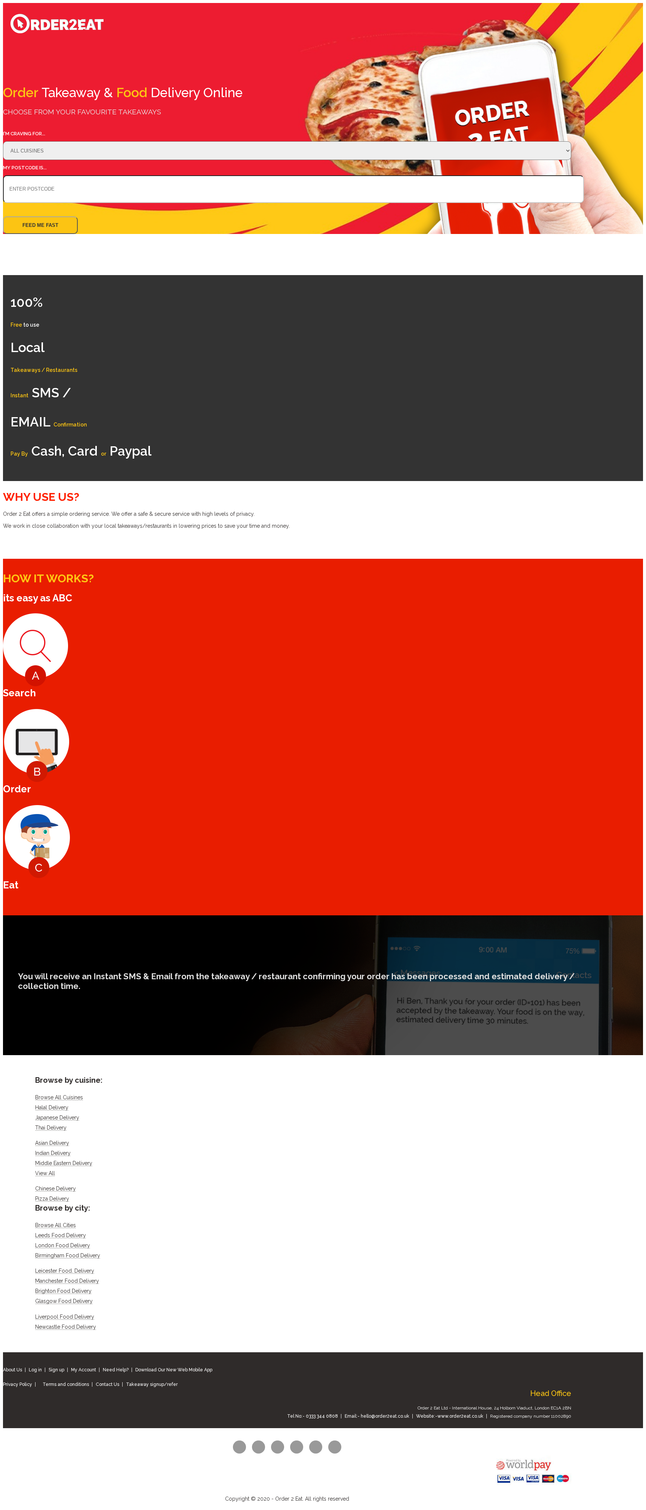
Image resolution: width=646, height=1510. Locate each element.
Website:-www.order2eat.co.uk (449, 1416)
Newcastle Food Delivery (65, 1327)
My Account (83, 1370)
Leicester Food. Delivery (64, 1271)
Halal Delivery (51, 1107)
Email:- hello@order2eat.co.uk (377, 1416)
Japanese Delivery (57, 1118)
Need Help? (116, 1370)
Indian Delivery (53, 1153)
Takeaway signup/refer (152, 1384)
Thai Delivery (51, 1128)
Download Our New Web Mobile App (173, 1370)
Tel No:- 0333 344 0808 (312, 1416)
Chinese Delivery (55, 1189)
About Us (12, 1370)
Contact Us (107, 1384)
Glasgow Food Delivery (64, 1301)
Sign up (56, 1370)
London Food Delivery (62, 1245)
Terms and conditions (66, 1384)
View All (45, 1173)
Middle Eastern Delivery (63, 1163)
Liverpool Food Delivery (64, 1317)
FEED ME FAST (40, 225)
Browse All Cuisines (59, 1097)
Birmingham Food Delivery (67, 1255)
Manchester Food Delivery (67, 1281)
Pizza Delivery (52, 1199)
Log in (35, 1370)
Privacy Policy (17, 1384)
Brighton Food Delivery (63, 1291)
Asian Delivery (52, 1143)
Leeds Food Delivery (60, 1235)
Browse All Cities (55, 1225)
